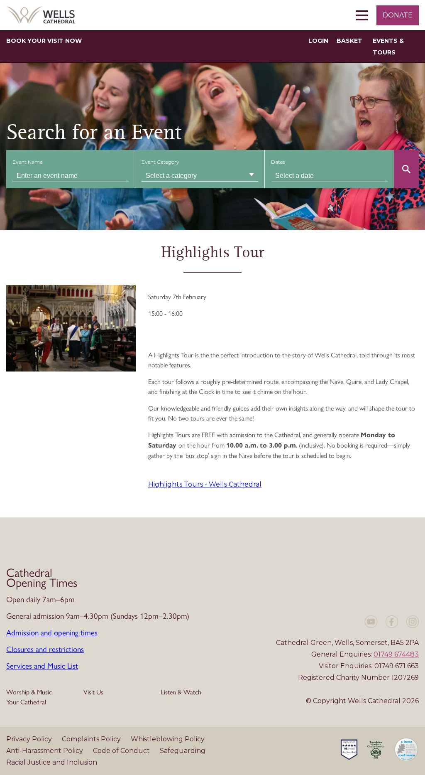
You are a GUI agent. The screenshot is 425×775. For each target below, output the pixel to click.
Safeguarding (182, 751)
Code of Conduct (122, 751)
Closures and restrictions (45, 648)
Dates (278, 162)
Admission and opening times (52, 632)
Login (318, 40)
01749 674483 (396, 654)
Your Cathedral (26, 701)
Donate (398, 15)
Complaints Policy (92, 739)
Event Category (160, 162)
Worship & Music (29, 691)
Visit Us (93, 691)
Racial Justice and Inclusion (51, 762)
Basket (349, 40)
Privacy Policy (30, 739)
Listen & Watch (181, 691)
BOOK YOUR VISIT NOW (44, 40)
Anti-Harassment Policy (45, 751)
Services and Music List (42, 665)
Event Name (27, 162)
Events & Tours (388, 46)
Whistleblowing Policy (168, 739)
